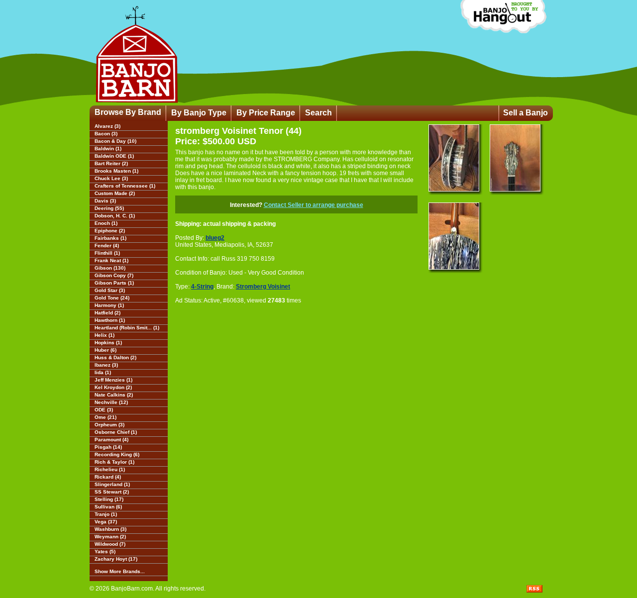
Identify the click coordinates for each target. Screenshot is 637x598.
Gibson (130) (110, 268)
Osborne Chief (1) (116, 432)
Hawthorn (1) (110, 320)
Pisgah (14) (108, 447)
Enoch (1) (106, 223)
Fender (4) (107, 245)
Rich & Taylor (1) (114, 462)
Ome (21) (105, 417)
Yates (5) (105, 551)
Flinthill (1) (107, 253)
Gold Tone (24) (112, 297)
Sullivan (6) (108, 506)
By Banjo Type (198, 112)
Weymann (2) (110, 536)
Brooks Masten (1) (116, 171)
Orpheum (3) (109, 424)
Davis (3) (105, 200)
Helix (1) (104, 335)
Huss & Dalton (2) (115, 357)
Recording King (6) (117, 454)
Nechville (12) (111, 402)
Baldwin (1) (108, 148)
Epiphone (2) (110, 230)
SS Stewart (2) (112, 492)
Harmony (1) (109, 305)
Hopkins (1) (108, 342)
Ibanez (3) (106, 365)
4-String (202, 286)
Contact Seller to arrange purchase (313, 204)
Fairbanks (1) (110, 238)
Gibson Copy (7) (114, 275)
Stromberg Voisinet (263, 286)
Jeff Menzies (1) (113, 380)
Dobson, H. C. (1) (115, 215)
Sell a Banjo (525, 112)
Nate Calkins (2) (114, 395)
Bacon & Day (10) (115, 141)
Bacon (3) (106, 133)
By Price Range (265, 112)
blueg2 (215, 237)
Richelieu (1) (110, 469)
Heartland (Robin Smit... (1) (127, 327)
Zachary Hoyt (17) (116, 559)
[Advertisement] (237, 378)
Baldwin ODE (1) (114, 156)
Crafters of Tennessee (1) (125, 186)
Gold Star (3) (110, 290)
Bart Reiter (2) (111, 163)
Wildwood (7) (110, 544)
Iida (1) (103, 372)
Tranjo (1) (106, 514)
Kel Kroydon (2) (113, 387)
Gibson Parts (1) (114, 283)
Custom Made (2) (115, 193)
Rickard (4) (108, 477)
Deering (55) (109, 208)
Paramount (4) (111, 439)
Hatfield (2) (107, 312)
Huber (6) (105, 350)
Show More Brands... (120, 571)
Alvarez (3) (107, 126)
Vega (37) (106, 521)
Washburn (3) (110, 529)
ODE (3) (104, 409)
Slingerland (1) (112, 484)
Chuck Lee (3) (111, 178)
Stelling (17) (109, 499)
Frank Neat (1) (111, 260)
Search (318, 112)
